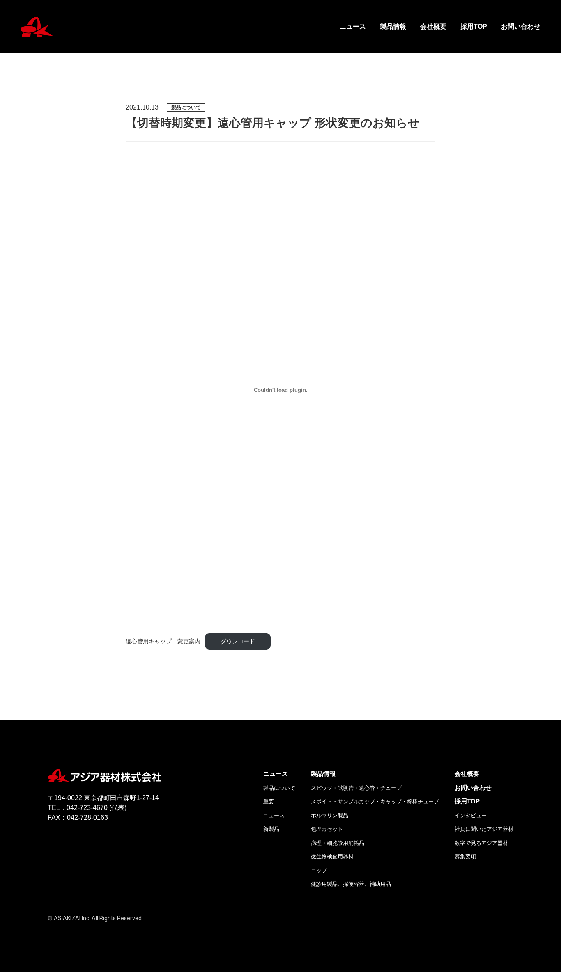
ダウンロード (238, 641)
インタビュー (471, 815)
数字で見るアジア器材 (481, 843)
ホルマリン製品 (329, 815)
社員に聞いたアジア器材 (484, 829)
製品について (279, 788)
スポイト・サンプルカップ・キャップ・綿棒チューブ (375, 801)
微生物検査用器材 (332, 856)
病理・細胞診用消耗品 (337, 843)
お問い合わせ (520, 26)
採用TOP (473, 26)
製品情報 (393, 26)
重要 (268, 801)
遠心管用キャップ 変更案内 (163, 641)
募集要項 (465, 856)
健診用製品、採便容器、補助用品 (351, 884)
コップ (319, 870)
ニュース (353, 26)
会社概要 (433, 26)
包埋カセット (327, 829)
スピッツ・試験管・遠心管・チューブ (356, 788)
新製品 (271, 829)
